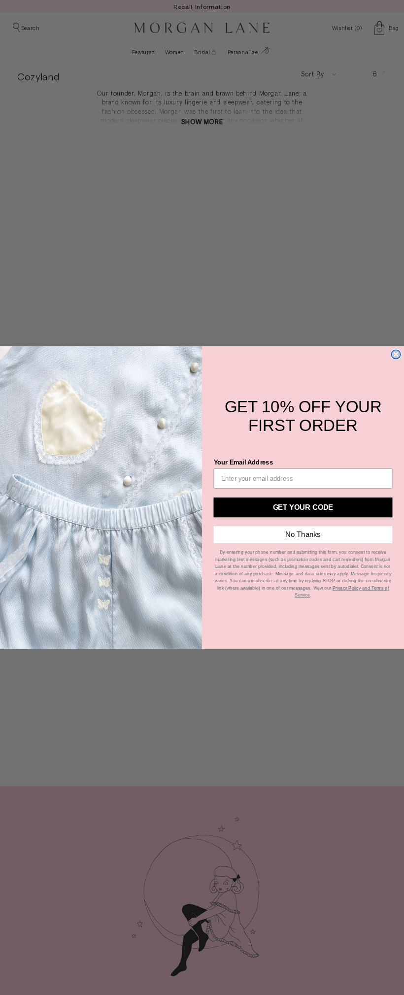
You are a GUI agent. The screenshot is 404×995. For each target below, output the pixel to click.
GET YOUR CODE (303, 506)
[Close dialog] (395, 354)
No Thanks (302, 534)
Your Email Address (243, 461)
